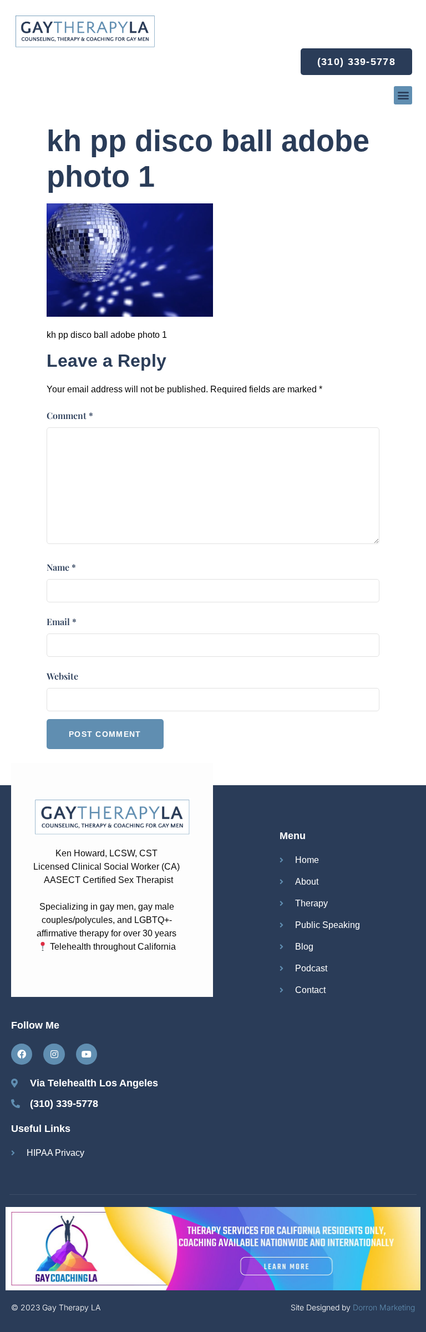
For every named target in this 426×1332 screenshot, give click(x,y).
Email (62, 621)
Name (61, 567)
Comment (70, 415)
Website (62, 676)
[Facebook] (21, 1054)
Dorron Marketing (384, 1307)
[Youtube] (86, 1054)
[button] (403, 95)
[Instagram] (53, 1054)
